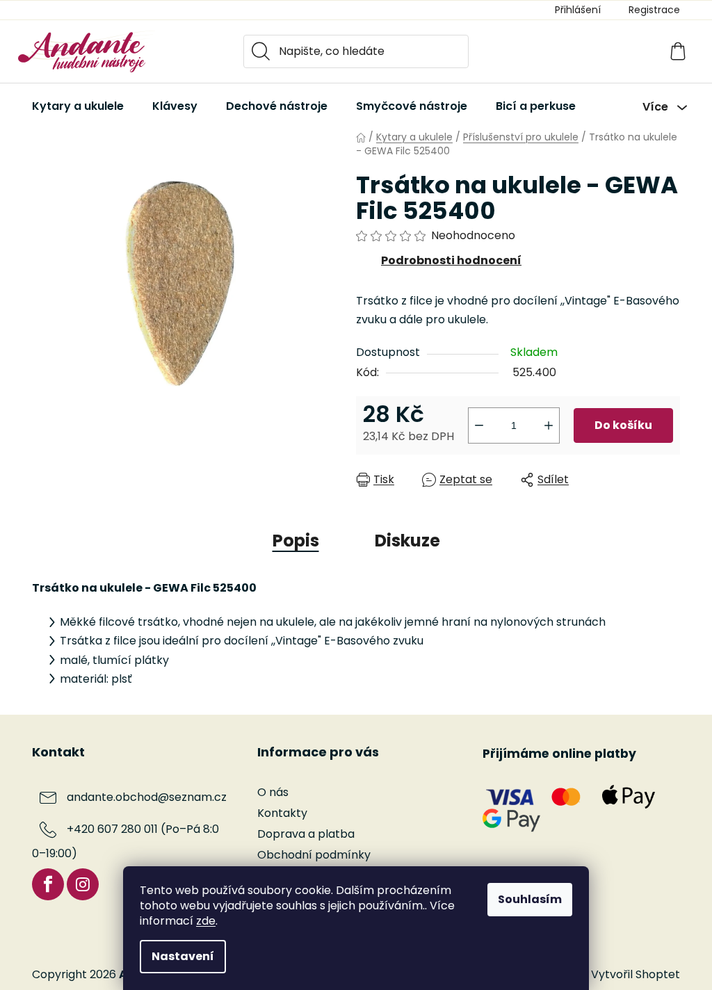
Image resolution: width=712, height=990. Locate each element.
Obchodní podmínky (314, 855)
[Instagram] (83, 884)
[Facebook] (48, 884)
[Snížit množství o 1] (479, 425)
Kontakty (282, 813)
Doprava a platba (306, 834)
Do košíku (623, 425)
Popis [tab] (296, 540)
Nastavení (183, 956)
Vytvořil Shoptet (635, 974)
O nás (273, 792)
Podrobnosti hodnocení (451, 260)
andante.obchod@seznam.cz (147, 797)
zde (206, 921)
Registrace (654, 10)
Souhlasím (530, 899)
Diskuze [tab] (407, 540)
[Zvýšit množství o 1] (548, 425)
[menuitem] (78, 106)
